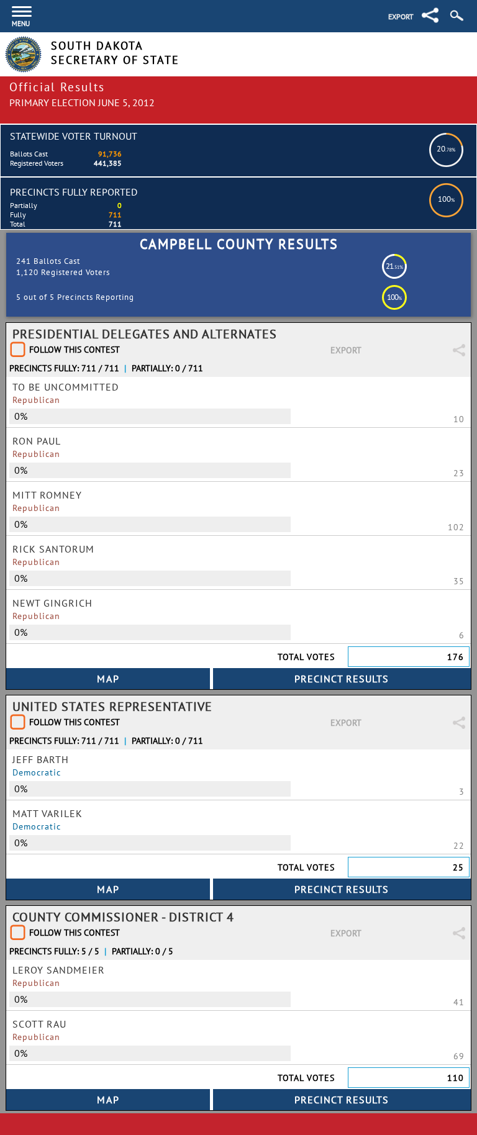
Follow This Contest (74, 349)
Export (401, 16)
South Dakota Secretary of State (115, 52)
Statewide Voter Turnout (73, 136)
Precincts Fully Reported (73, 192)
